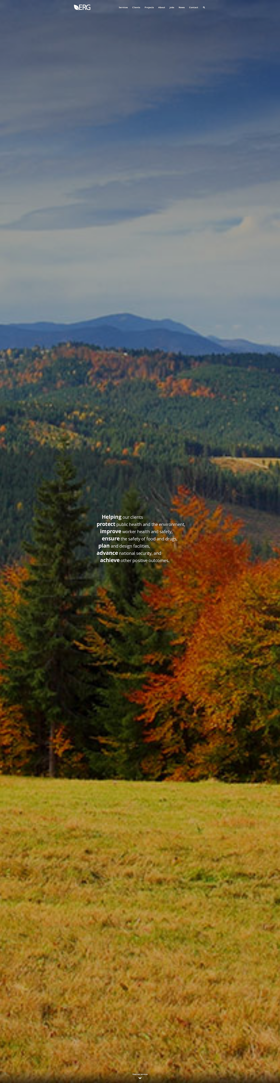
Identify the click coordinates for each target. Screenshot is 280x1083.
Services (123, 7)
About (161, 7)
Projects (149, 7)
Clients (136, 7)
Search (204, 7)
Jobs (172, 7)
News (182, 7)
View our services (140, 1074)
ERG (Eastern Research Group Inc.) (82, 7)
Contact (193, 7)
